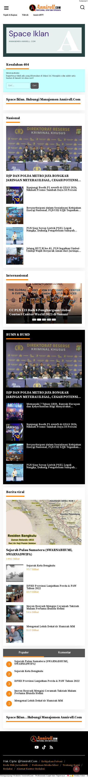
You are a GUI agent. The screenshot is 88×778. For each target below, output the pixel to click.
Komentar (64, 652)
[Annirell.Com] (45, 8)
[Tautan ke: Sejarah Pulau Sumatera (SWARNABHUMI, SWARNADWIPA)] (44, 522)
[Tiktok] (44, 747)
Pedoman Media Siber (45, 765)
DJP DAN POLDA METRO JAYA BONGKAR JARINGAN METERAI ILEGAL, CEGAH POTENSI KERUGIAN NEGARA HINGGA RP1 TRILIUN (42, 178)
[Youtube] (36, 747)
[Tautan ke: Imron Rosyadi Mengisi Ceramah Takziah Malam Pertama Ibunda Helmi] (14, 614)
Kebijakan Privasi (51, 761)
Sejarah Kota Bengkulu (40, 566)
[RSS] (51, 747)
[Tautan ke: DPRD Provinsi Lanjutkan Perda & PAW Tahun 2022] (14, 593)
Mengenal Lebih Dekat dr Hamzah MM (50, 626)
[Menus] (6, 8)
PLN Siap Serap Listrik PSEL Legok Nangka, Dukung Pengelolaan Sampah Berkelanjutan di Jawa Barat (50, 229)
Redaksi (7, 768)
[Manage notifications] (76, 769)
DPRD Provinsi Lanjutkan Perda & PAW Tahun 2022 (51, 587)
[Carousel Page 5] (54, 320)
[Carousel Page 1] (34, 320)
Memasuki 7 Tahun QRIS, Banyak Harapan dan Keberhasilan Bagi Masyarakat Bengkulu (53, 405)
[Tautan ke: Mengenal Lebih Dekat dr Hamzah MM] (14, 634)
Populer (24, 652)
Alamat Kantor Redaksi (31, 768)
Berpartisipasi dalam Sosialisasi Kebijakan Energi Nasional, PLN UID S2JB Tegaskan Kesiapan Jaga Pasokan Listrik (53, 209)
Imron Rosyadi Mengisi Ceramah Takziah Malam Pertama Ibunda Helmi (52, 607)
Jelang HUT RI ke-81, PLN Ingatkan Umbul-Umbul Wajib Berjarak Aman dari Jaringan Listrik (53, 249)
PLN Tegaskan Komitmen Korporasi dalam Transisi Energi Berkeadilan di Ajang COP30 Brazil (44, 312)
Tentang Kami (71, 765)
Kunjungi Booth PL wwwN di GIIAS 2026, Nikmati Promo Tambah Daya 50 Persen (51, 189)
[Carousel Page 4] (49, 320)
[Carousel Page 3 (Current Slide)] (44, 320)
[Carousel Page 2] (39, 320)
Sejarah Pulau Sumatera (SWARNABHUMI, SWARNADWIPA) (39, 552)
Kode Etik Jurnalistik (15, 765)
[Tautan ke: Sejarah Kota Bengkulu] (14, 573)
